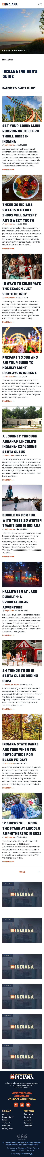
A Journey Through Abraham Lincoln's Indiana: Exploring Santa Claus (19, 443)
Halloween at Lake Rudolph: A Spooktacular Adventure (19, 599)
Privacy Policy (32, 1148)
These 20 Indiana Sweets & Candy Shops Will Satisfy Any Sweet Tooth (19, 212)
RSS (21, 872)
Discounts (27, 1120)
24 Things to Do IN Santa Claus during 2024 (20, 676)
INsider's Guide (7, 1117)
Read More (6, 169)
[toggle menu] (40, 4)
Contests (27, 1117)
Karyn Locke (9, 455)
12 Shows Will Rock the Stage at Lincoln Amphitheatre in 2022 (22, 828)
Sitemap (21, 1148)
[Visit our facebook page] (16, 1105)
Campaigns (28, 1123)
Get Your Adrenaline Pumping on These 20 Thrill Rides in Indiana (21, 133)
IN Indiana (6, 1111)
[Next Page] (39, 872)
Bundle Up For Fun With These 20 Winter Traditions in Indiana (22, 520)
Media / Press (7, 1129)
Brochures (6, 1126)
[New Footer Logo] (22, 1076)
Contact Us (6, 1123)
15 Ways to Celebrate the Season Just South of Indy (21, 289)
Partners (5, 1120)
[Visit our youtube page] (28, 1105)
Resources (29, 1111)
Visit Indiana (9, 145)
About (4, 1114)
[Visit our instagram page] (22, 1105)
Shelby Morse (10, 297)
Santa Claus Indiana (12, 684)
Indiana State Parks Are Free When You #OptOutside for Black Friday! (20, 751)
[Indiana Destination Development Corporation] (10, 4)
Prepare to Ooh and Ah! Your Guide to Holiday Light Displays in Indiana (20, 365)
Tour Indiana (28, 1114)
